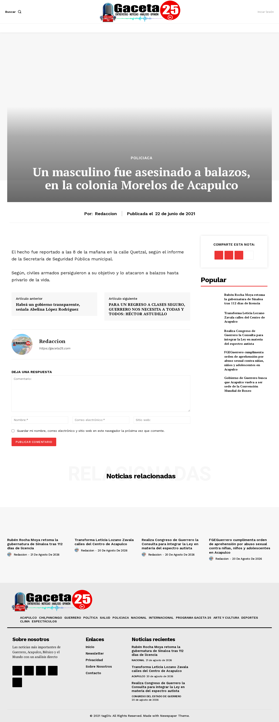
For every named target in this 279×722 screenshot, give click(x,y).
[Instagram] (29, 670)
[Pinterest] (239, 255)
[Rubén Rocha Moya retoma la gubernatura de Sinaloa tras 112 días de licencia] (211, 299)
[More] (249, 255)
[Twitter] (229, 255)
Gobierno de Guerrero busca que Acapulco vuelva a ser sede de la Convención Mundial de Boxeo (245, 384)
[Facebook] (218, 255)
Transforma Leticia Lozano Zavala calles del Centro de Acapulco (244, 317)
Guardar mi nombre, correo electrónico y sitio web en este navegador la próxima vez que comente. (91, 430)
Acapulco (138, 676)
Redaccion (106, 213)
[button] (14, 11)
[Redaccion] (22, 344)
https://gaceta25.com (54, 348)
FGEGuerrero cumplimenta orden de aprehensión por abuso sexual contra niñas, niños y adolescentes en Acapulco (244, 360)
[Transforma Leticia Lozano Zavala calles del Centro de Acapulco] (211, 317)
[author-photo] (10, 554)
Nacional (138, 660)
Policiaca (141, 158)
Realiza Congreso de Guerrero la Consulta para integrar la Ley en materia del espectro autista (243, 337)
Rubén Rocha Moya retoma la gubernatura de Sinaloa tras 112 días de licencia (244, 299)
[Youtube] (53, 670)
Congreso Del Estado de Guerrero (156, 696)
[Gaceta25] (140, 11)
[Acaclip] (17, 682)
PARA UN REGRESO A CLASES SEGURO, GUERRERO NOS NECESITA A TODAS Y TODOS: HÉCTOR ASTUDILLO (147, 309)
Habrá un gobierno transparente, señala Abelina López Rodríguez (48, 307)
